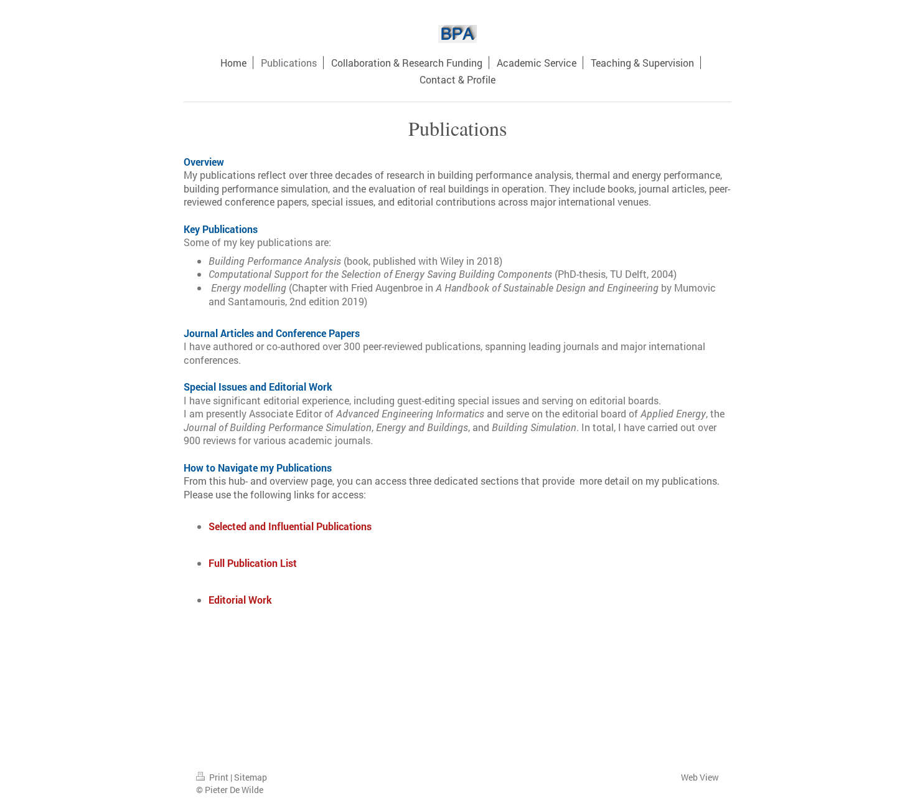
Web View (700, 777)
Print (218, 777)
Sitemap (250, 777)
